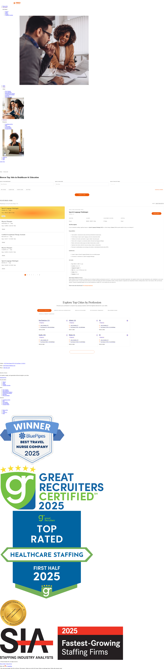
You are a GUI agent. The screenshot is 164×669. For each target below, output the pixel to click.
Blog (6, 125)
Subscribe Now (3, 377)
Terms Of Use (9, 663)
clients (4, 85)
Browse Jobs (6, 171)
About (4, 86)
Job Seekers (5, 7)
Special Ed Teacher (80, 310)
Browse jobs (5, 6)
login (4, 159)
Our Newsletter (8, 127)
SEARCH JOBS (82, 194)
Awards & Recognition (9, 94)
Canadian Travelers (9, 15)
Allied (6, 12)
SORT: (153, 203)
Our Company (8, 91)
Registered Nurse (112, 310)
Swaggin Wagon (8, 128)
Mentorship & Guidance (10, 93)
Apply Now (2, 161)
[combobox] (27, 184)
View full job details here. (88, 285)
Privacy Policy (3, 663)
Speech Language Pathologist (62, 310)
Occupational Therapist (96, 310)
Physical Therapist (44, 310)
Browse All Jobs (82, 351)
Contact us (5, 157)
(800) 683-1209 (6, 367)
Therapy (7, 11)
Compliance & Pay (9, 124)
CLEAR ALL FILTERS (159, 189)
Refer (4, 158)
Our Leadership (8, 92)
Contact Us (5, 412)
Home (1, 171)
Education (7, 95)
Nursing (6, 13)
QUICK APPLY (156, 213)
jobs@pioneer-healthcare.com (9, 365)
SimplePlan (9, 666)
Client (4, 411)
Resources (5, 119)
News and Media (8, 97)
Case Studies (7, 126)
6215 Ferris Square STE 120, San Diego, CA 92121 (14, 363)
